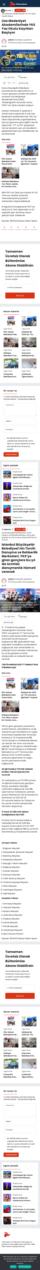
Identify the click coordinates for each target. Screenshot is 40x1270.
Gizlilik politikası (24, 1267)
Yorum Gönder (11, 454)
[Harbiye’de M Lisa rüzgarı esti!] (20, 520)
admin (11, 40)
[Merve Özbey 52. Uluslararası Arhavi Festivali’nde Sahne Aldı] (20, 497)
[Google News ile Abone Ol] (9, 77)
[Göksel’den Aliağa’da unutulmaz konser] (20, 486)
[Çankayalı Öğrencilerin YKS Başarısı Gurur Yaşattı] (29, 368)
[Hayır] (37, 1262)
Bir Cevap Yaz (10, 390)
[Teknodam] (18, 4)
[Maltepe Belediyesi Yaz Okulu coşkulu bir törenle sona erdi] (10, 177)
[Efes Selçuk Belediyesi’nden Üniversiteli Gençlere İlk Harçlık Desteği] (10, 154)
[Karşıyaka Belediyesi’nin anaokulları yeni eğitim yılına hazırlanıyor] (11, 368)
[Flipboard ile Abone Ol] (22, 77)
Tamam (13, 1267)
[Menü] (4, 4)
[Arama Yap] (7, 11)
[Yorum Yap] (4, 83)
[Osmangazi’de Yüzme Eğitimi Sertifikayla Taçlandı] (20, 474)
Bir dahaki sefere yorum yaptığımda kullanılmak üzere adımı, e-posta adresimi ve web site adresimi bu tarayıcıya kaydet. (21, 443)
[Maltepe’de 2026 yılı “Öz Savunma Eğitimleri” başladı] (29, 154)
